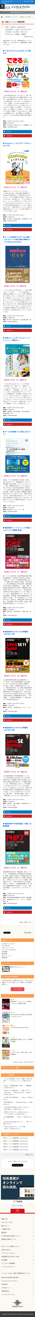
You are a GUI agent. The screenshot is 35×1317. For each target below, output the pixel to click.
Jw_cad (17, 29)
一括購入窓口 (5, 1229)
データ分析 (8, 31)
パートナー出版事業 (8, 1263)
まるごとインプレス (8, 947)
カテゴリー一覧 (6, 1222)
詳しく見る (18, 989)
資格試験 (24, 34)
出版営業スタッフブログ (11, 17)
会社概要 (4, 1260)
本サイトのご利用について (10, 1246)
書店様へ (4, 1232)
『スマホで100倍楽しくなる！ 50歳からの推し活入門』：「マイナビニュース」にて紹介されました (17, 1080)
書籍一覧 (4, 1219)
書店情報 (4, 953)
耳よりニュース (6, 955)
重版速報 (4, 957)
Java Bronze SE (21, 27)
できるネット (5, 1288)
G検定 (7, 27)
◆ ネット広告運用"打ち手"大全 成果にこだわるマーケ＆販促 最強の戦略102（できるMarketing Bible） (17, 239)
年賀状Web (5, 1291)
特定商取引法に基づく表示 (10, 1256)
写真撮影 (17, 34)
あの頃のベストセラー (8, 944)
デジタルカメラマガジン (9, 1281)
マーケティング (9, 34)
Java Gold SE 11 (9, 29)
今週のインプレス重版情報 (11, 1138)
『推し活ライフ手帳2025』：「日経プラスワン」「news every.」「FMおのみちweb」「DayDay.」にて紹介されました (17, 1092)
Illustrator (13, 27)
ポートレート (24, 31)
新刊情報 (4, 951)
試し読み (8, 131)
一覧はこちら (29, 1154)
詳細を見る (9, 135)
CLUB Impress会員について (10, 1236)
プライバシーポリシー (8, 1253)
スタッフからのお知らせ (9, 949)
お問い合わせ (5, 1250)
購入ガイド (5, 1226)
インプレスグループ (8, 1266)
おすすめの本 (6, 946)
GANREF (4, 1284)
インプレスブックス (8, 1294)
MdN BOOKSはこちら (17, 12)
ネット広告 (15, 31)
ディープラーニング (26, 29)
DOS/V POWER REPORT (10, 1277)
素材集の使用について (8, 1239)
